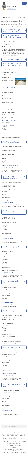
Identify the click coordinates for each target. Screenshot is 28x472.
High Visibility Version (14, 443)
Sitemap (14, 447)
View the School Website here (9, 87)
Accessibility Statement (14, 445)
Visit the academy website (8, 302)
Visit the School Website (7, 167)
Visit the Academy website (8, 410)
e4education (22, 452)
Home (3, 5)
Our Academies (11, 5)
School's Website (6, 44)
